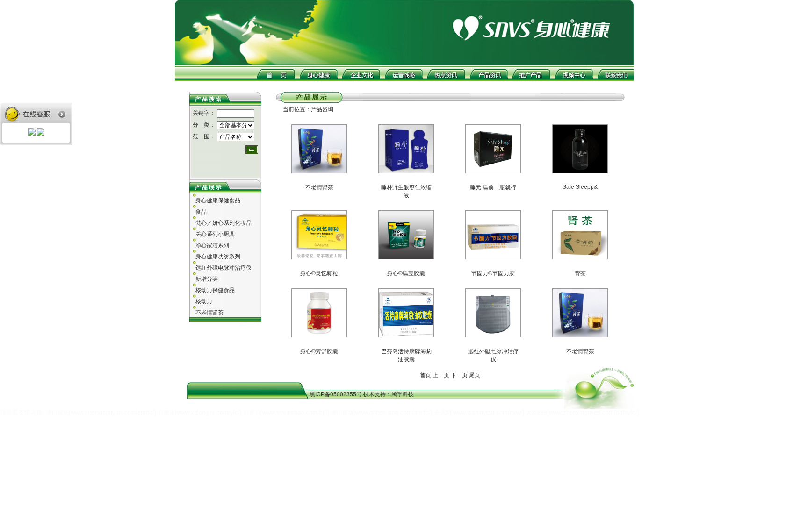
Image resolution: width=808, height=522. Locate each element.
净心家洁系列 (212, 245)
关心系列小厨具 (215, 234)
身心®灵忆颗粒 (319, 273)
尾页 (474, 375)
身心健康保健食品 (217, 200)
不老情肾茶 (209, 312)
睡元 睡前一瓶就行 (493, 187)
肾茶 (580, 273)
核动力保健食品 (215, 290)
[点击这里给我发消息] (32, 132)
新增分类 (206, 279)
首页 (425, 375)
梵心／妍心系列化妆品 (223, 223)
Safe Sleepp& (580, 187)
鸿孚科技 (402, 394)
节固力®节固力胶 (493, 273)
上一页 (441, 375)
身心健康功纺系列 (217, 256)
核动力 (203, 301)
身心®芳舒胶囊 (319, 351)
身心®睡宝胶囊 (406, 273)
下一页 (460, 375)
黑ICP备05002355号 (336, 394)
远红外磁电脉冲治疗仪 (223, 268)
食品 (201, 211)
